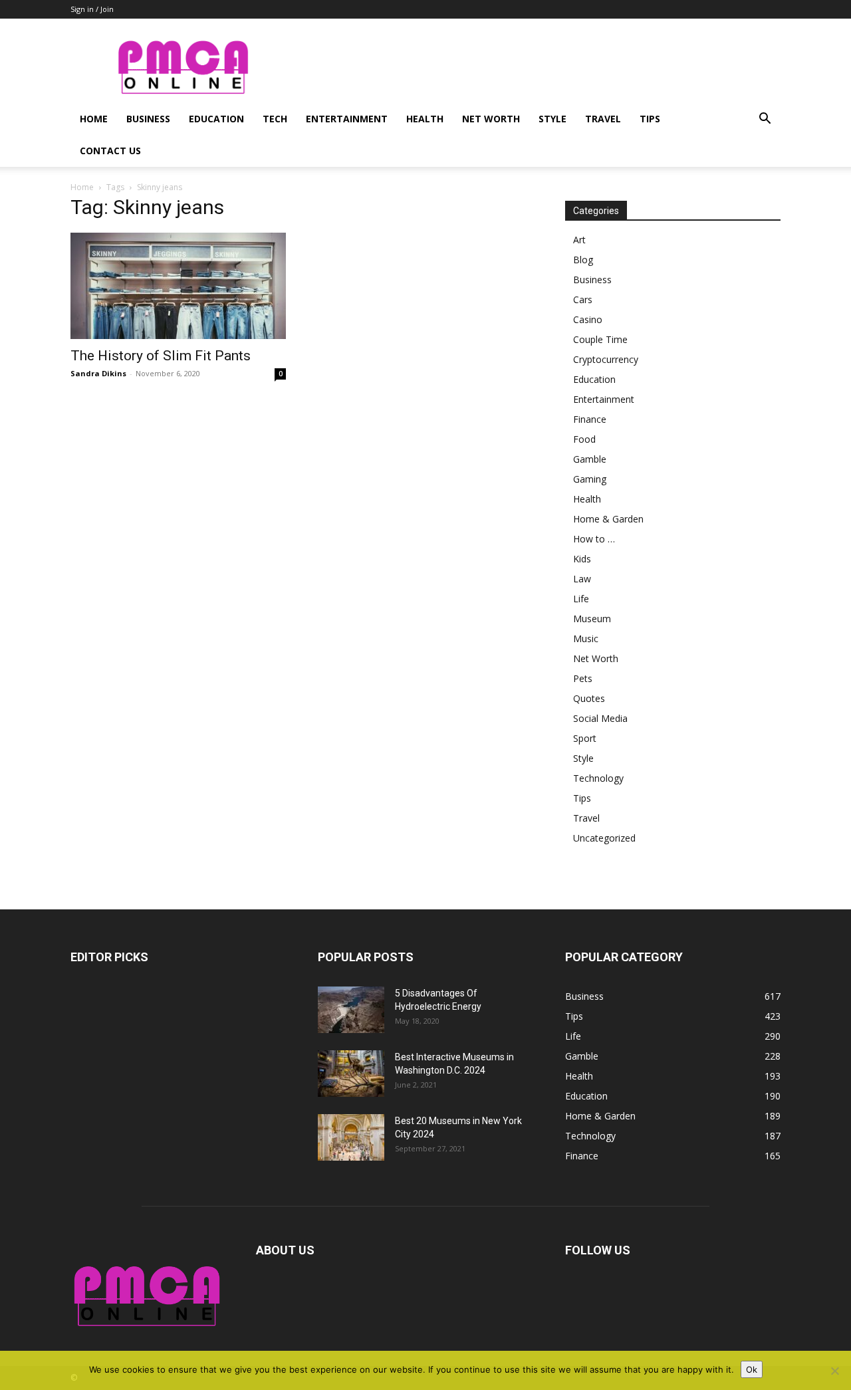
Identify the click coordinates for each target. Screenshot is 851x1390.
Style (552, 118)
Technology (598, 778)
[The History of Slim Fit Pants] (178, 286)
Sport (584, 738)
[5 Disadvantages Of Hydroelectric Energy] (351, 1009)
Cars (582, 299)
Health (424, 118)
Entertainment (347, 118)
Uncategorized (604, 838)
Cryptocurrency (605, 359)
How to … (594, 538)
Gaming (589, 479)
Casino (587, 319)
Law (582, 578)
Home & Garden (608, 519)
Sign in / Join (92, 9)
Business (148, 118)
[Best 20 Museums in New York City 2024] (351, 1137)
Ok (751, 1369)
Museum (592, 618)
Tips (650, 118)
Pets (582, 678)
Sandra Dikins (98, 373)
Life (581, 598)
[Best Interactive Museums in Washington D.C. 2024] (351, 1073)
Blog (583, 259)
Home (94, 118)
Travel (603, 118)
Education (216, 118)
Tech (275, 118)
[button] (765, 120)
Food (584, 439)
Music (585, 638)
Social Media (600, 718)
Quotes (589, 698)
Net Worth (491, 118)
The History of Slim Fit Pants (160, 356)
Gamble (589, 459)
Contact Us (110, 150)
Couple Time (600, 339)
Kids (582, 558)
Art (579, 239)
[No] (834, 1370)
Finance (589, 419)
